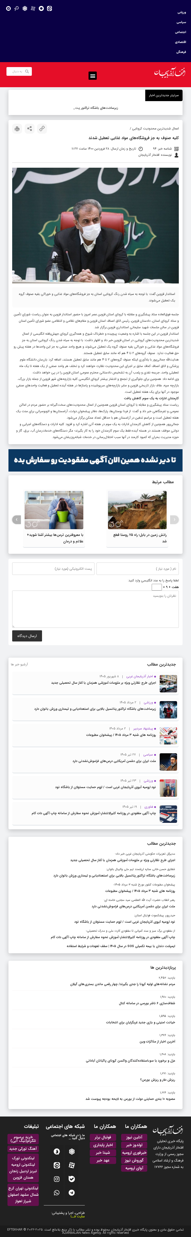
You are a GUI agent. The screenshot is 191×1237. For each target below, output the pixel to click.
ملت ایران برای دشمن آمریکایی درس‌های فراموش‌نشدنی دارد (114, 761)
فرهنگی (181, 52)
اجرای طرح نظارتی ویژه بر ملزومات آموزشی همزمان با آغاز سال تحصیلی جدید (103, 682)
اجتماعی (180, 32)
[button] (93, 76)
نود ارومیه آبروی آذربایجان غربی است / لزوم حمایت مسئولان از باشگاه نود (105, 787)
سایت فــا (78, 1216)
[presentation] (174, 519)
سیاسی (181, 22)
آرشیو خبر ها (19, 664)
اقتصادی (180, 42)
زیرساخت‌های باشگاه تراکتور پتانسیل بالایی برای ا (96, 108)
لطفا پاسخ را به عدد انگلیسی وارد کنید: (153, 580)
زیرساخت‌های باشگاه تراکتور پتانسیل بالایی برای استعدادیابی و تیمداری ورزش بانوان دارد (95, 709)
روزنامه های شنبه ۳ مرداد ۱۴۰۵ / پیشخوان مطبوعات (121, 735)
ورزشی (182, 12)
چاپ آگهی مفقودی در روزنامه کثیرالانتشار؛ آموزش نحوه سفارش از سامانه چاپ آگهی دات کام (94, 813)
